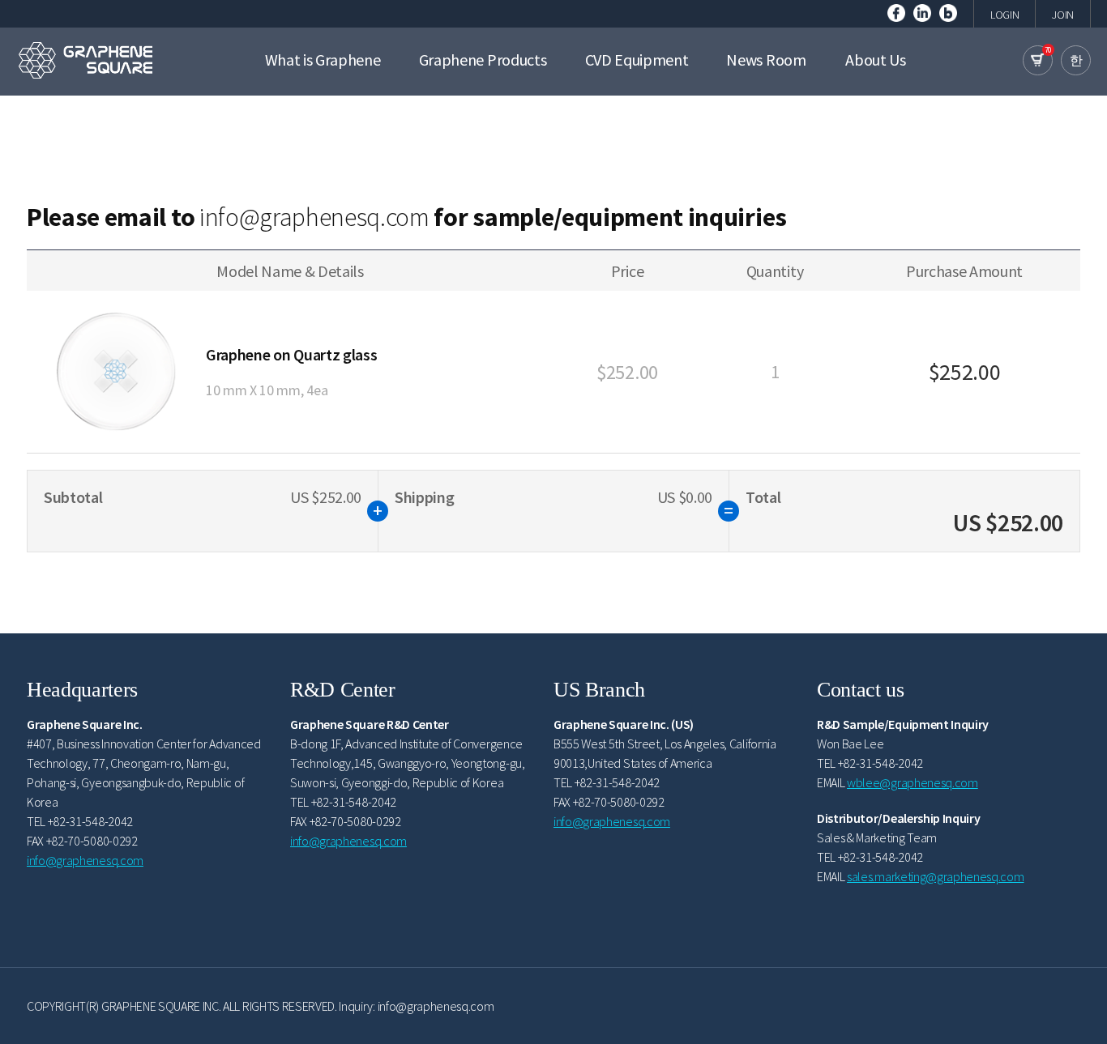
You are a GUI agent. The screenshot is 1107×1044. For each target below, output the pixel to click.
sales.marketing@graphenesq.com (935, 876)
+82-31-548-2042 (90, 821)
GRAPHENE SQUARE (85, 60)
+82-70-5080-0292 (92, 841)
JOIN (1063, 14)
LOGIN (1004, 14)
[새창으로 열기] (896, 11)
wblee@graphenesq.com (912, 782)
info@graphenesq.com (314, 217)
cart (1038, 60)
